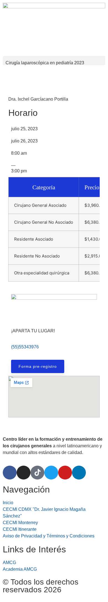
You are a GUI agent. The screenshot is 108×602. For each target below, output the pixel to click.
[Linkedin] (79, 472)
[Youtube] (65, 472)
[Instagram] (23, 472)
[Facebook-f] (10, 472)
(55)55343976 (25, 347)
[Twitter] (51, 472)
